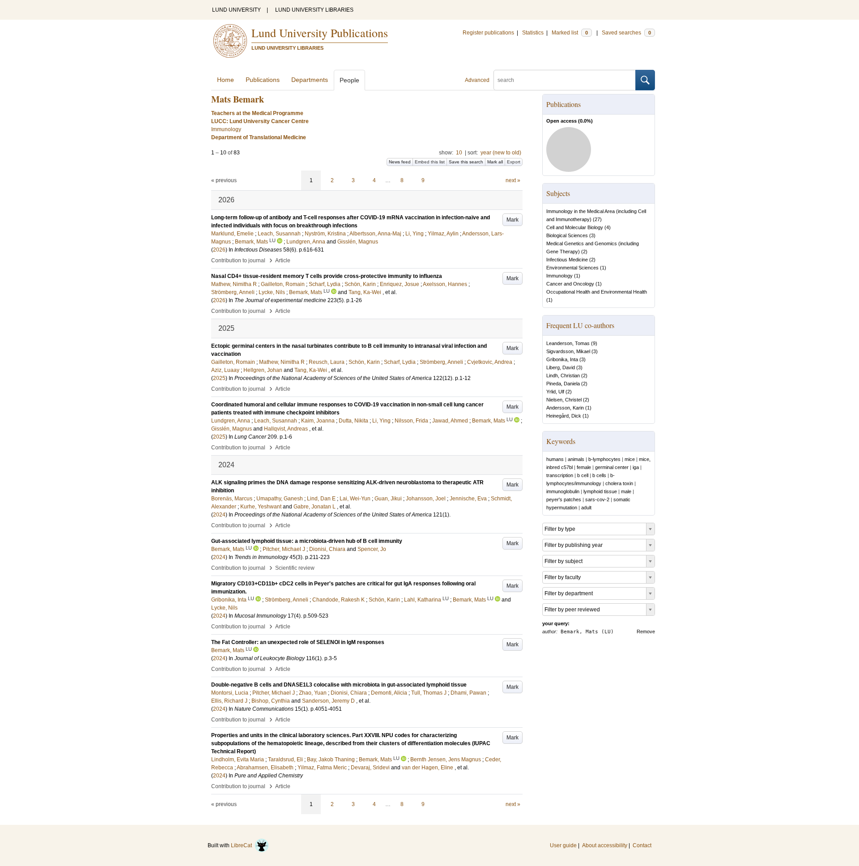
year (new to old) (501, 152)
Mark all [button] (495, 161)
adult (586, 507)
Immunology (559, 275)
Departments (309, 79)
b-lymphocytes (604, 459)
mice (630, 459)
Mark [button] (512, 220)
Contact (642, 845)
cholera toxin (619, 483)
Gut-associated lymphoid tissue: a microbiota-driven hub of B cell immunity (306, 541)
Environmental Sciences (572, 267)
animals (576, 459)
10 (459, 152)
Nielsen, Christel (564, 399)
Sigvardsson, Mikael (568, 351)
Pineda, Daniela (563, 383)
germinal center (612, 467)
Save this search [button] (466, 161)
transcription (559, 475)
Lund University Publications (319, 32)
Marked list (570, 33)
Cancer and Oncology (570, 283)
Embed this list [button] (430, 161)
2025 (219, 378)
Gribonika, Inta (562, 359)
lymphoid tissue (600, 491)
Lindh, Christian (563, 375)
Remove (646, 631)
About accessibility (604, 845)
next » (513, 180)
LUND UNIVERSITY (236, 10)
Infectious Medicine (567, 259)
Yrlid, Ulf (555, 391)
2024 (219, 515)
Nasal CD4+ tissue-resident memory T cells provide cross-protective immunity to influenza (326, 276)
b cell (582, 475)
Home (225, 79)
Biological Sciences (567, 235)
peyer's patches (563, 499)
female (584, 467)
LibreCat (243, 845)
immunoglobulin (562, 491)
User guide (563, 845)
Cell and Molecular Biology (574, 227)
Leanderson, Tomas (568, 343)
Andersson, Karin (565, 407)
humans (555, 459)
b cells (599, 475)
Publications (263, 79)
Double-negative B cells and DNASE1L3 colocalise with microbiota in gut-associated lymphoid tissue (339, 685)
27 (597, 219)
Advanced (477, 80)
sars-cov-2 (597, 499)
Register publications (488, 33)
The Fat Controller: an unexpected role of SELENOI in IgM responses (297, 642)
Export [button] (513, 161)
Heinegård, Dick (563, 415)
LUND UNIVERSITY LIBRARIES (314, 10)
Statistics (533, 33)
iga (636, 467)
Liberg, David (560, 367)
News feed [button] (400, 161)
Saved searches (626, 33)
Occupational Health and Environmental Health (596, 291)
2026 (219, 250)
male (626, 491)
